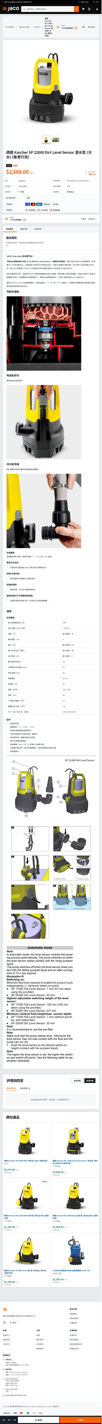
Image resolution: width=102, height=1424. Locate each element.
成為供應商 (74, 1318)
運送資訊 (6, 1339)
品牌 (38, 1335)
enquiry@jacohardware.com (15, 1395)
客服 (83, 27)
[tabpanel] (51, 650)
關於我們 (39, 1339)
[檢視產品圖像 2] (55, 140)
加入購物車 (38, 1420)
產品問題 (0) (25, 1088)
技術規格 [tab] (37, 229)
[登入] (97, 9)
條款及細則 (74, 1339)
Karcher (22, 180)
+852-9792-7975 (11, 1384)
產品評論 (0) (11, 1088)
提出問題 (77, 1080)
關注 (84, 219)
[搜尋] (76, 9)
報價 (9, 1420)
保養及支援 (74, 1348)
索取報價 (73, 1314)
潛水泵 (37, 27)
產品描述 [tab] (9, 229)
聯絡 (3, 1420)
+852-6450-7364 (12, 1380)
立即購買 (80, 1420)
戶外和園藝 (9, 27)
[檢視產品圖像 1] (46, 140)
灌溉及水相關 (24, 27)
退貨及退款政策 (76, 1344)
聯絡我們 (39, 1348)
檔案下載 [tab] (23, 229)
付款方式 (6, 1344)
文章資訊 (39, 1344)
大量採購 (73, 1323)
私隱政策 (73, 1335)
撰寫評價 (89, 1080)
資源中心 (6, 1335)
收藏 (14, 1420)
